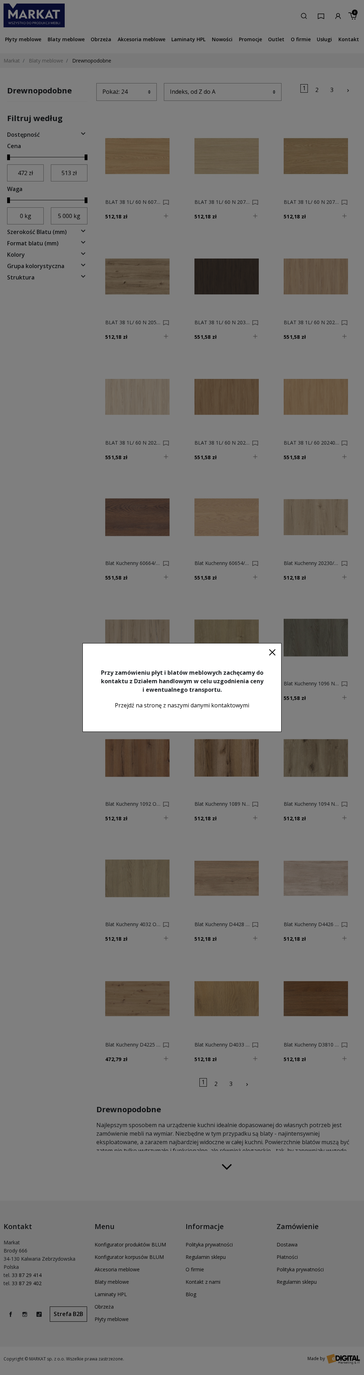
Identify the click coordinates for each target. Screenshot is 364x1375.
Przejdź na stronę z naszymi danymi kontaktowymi (182, 705)
